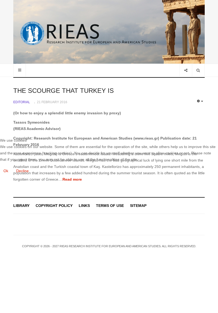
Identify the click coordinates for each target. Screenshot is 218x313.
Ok (5, 171)
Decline (22, 171)
